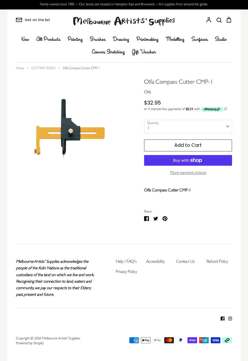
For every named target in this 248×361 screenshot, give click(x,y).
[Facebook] (221, 318)
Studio (221, 39)
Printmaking (147, 39)
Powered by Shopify (30, 343)
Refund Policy (217, 262)
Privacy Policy (126, 272)
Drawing (121, 39)
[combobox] (188, 126)
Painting (75, 39)
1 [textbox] (148, 128)
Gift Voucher (144, 52)
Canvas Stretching (108, 52)
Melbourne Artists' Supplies (61, 339)
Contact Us (185, 262)
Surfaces (200, 39)
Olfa (147, 92)
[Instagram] (228, 318)
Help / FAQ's (126, 262)
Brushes (98, 39)
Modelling (175, 39)
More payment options (188, 173)
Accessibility (155, 262)
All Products (48, 39)
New (25, 39)
